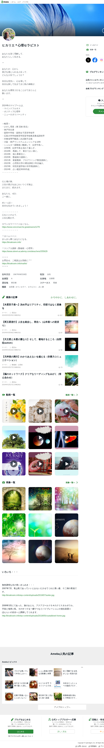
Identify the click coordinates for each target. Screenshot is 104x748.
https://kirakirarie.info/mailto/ (14, 263)
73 (61, 367)
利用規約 (94, 746)
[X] (88, 60)
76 (61, 385)
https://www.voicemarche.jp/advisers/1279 (21, 227)
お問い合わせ (82, 746)
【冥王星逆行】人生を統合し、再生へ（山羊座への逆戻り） (30, 324)
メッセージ (94, 45)
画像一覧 (93, 50)
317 (61, 315)
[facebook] (94, 60)
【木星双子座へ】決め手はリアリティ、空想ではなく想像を (31, 306)
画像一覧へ (70, 482)
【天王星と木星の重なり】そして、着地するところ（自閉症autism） (31, 341)
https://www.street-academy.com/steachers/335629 (24, 251)
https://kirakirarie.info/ (11, 242)
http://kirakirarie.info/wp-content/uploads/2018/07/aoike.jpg (28, 595)
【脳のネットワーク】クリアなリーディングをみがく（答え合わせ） (31, 376)
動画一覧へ (70, 395)
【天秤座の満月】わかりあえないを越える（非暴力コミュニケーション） (31, 358)
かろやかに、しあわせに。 (64, 297)
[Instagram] (101, 60)
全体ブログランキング (94, 89)
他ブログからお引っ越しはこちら (19, 736)
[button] (20, 732)
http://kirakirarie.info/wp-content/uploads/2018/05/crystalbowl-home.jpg (33, 616)
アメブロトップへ (62, 707)
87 (61, 333)
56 (61, 350)
